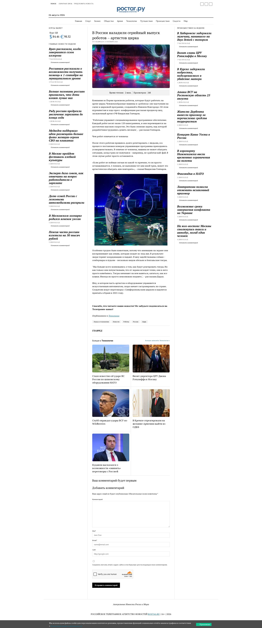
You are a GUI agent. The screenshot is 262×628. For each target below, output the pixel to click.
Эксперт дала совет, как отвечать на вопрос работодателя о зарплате (66, 178)
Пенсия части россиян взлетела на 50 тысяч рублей (64, 235)
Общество (109, 21)
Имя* (94, 531)
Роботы (126, 322)
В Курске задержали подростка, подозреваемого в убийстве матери (191, 74)
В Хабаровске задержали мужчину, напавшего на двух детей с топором (194, 36)
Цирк (144, 322)
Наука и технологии (101, 322)
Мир (186, 21)
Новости (116, 322)
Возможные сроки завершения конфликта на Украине (193, 210)
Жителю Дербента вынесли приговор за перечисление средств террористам (192, 116)
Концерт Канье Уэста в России (193, 136)
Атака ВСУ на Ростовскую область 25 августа (193, 95)
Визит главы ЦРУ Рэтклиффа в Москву (192, 54)
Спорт (88, 21)
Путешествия (146, 21)
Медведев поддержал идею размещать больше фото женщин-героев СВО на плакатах (66, 135)
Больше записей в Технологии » (157, 340)
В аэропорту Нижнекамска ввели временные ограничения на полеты (193, 155)
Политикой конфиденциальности (66, 626)
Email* (94, 540)
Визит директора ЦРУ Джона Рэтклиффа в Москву (149, 377)
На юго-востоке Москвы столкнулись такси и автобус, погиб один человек (194, 230)
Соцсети (176, 21)
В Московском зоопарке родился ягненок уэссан (65, 217)
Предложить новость (83, 4)
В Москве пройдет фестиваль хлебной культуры (62, 157)
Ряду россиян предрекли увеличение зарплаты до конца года (66, 114)
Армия (120, 21)
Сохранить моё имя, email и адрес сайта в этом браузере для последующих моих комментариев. (129, 565)
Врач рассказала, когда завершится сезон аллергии (65, 52)
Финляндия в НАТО (190, 173)
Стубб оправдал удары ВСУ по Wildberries (109, 422)
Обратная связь (65, 4)
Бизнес (97, 21)
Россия (135, 322)
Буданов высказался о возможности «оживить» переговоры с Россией (106, 468)
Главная (78, 21)
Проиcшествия (162, 21)
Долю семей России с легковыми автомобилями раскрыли (66, 199)
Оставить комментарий (60, 62)
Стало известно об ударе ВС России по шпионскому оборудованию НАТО (108, 379)
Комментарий (97, 499)
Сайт (94, 550)
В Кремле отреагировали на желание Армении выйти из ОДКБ (149, 424)
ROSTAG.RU (154, 614)
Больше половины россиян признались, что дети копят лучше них (67, 95)
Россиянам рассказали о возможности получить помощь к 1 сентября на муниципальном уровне (66, 73)
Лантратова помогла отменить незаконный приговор (193, 190)
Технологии (131, 21)
